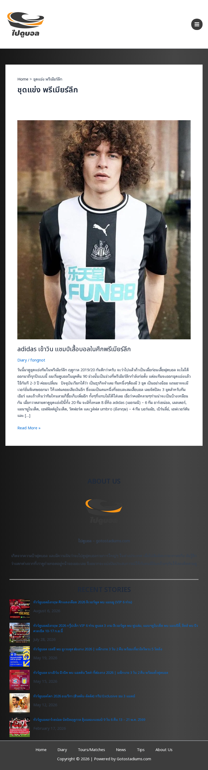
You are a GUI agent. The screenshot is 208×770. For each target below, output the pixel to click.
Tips (141, 749)
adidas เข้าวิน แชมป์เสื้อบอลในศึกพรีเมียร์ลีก (74, 349)
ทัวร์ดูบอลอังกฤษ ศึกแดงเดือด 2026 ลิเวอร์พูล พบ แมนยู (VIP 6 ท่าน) (82, 602)
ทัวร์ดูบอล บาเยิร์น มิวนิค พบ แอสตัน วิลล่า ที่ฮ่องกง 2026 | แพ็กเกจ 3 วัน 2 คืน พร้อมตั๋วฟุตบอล (100, 672)
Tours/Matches (91, 749)
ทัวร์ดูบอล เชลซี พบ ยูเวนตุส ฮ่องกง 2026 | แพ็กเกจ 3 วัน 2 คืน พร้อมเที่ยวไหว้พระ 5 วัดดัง (97, 649)
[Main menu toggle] (197, 24)
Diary (22, 360)
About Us (164, 749)
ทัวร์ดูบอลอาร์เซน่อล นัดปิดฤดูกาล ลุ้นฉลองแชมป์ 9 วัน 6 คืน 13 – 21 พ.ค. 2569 (89, 719)
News (121, 749)
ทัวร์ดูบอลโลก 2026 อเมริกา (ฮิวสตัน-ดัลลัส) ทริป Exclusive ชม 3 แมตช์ (84, 696)
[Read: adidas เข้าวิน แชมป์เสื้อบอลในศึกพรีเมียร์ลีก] (104, 229)
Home (41, 749)
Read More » (29, 427)
